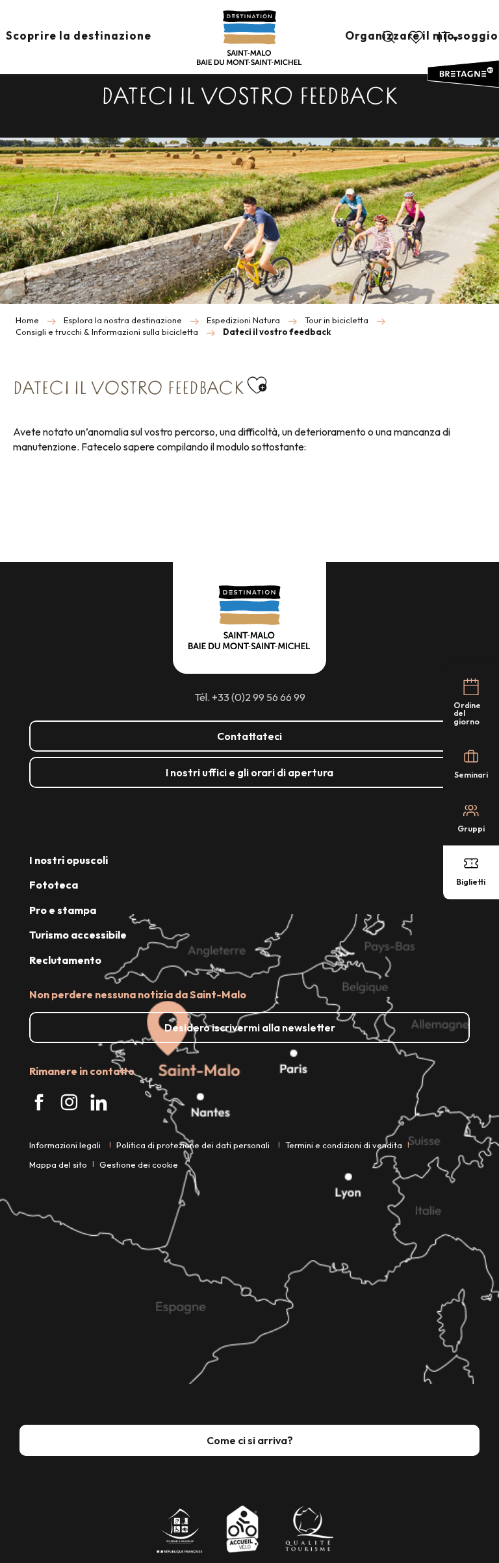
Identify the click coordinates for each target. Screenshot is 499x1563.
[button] (388, 37)
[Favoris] (417, 37)
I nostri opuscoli (68, 860)
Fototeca (53, 884)
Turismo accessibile (78, 934)
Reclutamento (65, 960)
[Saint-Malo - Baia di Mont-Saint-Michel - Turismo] (249, 38)
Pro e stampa (62, 910)
